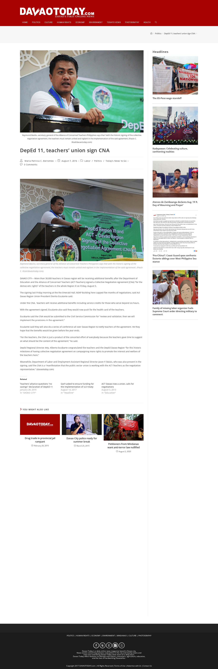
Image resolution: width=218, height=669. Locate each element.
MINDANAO (122, 635)
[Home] (151, 33)
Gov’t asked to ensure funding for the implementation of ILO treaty (77, 385)
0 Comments (30, 164)
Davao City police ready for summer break (81, 440)
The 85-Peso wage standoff (167, 98)
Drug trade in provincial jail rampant (40, 440)
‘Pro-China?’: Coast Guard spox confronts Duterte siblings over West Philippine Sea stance (174, 258)
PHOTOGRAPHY (144, 635)
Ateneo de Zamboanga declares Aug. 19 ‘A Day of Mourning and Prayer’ (175, 203)
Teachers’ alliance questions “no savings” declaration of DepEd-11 (36, 385)
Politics (98, 160)
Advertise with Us (134, 666)
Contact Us (147, 666)
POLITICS (70, 635)
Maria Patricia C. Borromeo (39, 160)
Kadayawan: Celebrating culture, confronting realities (170, 150)
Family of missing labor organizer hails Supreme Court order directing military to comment (175, 311)
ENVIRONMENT (108, 635)
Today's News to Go (116, 160)
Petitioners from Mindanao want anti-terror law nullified (124, 445)
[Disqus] (82, 494)
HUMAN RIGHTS (83, 635)
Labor (87, 160)
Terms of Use (119, 666)
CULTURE (132, 635)
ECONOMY (96, 635)
